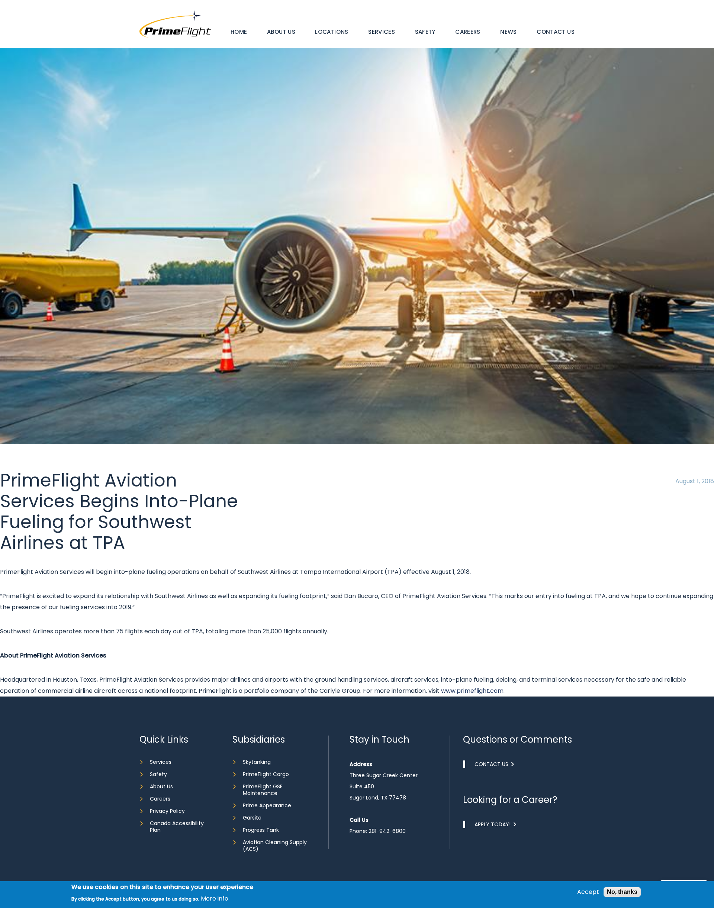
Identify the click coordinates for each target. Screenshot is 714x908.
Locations (331, 32)
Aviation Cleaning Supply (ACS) (275, 845)
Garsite (252, 817)
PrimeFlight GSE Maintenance (263, 789)
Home (239, 32)
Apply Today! (493, 824)
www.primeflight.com (472, 690)
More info (214, 899)
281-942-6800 (387, 831)
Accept (588, 892)
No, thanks (622, 892)
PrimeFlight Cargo (266, 774)
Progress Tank (261, 830)
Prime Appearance (267, 805)
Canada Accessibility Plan (177, 826)
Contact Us (556, 32)
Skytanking (257, 762)
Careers (467, 32)
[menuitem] (239, 32)
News (508, 32)
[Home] (175, 23)
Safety (425, 32)
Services (381, 32)
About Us (281, 32)
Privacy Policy (167, 811)
